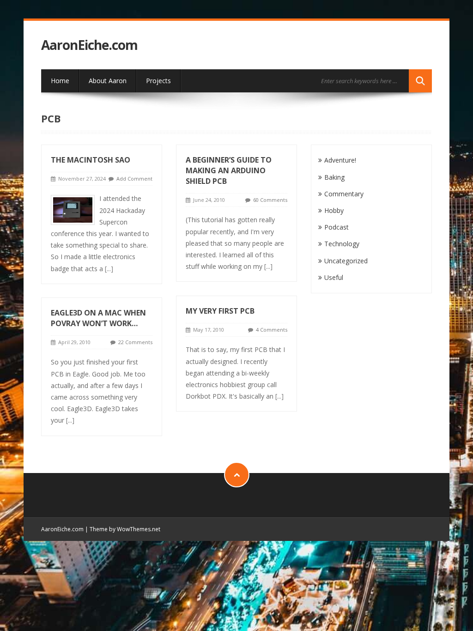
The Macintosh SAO (90, 160)
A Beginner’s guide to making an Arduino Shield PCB (229, 170)
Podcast (336, 227)
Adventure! (340, 160)
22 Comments (135, 342)
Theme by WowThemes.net (125, 529)
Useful (333, 277)
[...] (109, 268)
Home (60, 80)
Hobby (334, 210)
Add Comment (134, 178)
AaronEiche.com (89, 45)
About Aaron (108, 80)
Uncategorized (346, 260)
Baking (334, 177)
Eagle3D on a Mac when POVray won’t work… (98, 318)
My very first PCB (220, 311)
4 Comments (271, 329)
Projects (158, 80)
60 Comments (270, 199)
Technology (341, 243)
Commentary (344, 193)
